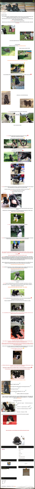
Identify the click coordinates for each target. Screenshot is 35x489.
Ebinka (20, 450)
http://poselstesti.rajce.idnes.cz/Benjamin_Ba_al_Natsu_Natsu (17, 212)
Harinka (9, 465)
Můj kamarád (20, 453)
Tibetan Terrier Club (4, 469)
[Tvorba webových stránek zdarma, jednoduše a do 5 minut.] (6, 486)
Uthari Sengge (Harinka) (22, 456)
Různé (19, 455)
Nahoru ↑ (15, 486)
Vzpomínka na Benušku (22, 458)
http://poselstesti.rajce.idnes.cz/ (22, 45)
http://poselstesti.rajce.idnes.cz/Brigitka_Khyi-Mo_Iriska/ (17, 264)
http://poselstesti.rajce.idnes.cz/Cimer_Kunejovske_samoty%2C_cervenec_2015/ (17, 60)
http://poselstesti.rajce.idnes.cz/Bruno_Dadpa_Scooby (17, 268)
